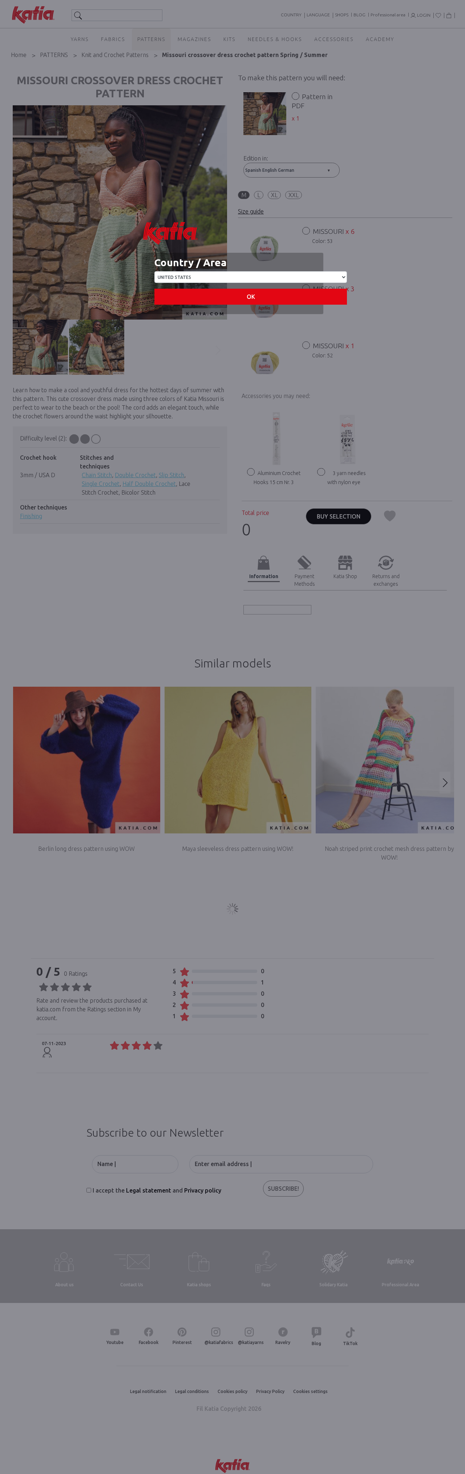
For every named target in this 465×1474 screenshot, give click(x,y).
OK (251, 296)
